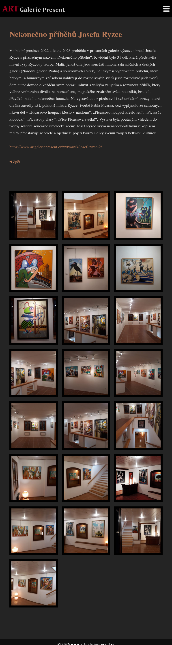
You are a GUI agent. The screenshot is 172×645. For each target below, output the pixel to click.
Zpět (16, 161)
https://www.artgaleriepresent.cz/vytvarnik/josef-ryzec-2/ (55, 146)
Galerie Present (33, 8)
